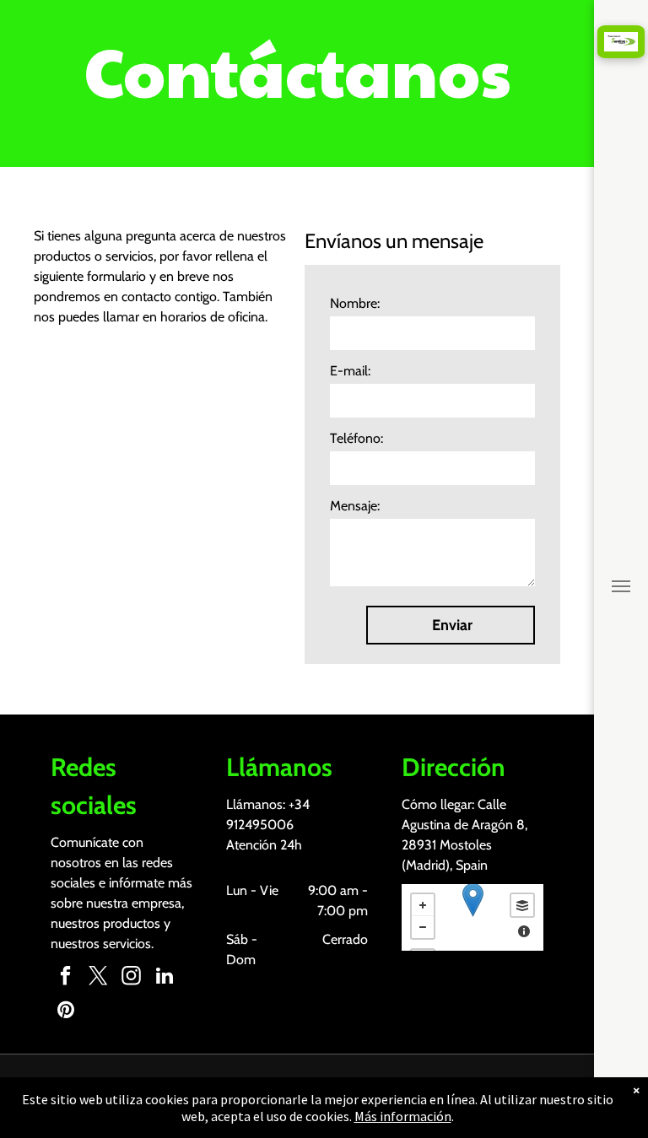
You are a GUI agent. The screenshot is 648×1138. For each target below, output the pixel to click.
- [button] (423, 927)
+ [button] (423, 905)
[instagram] (131, 978)
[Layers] (522, 905)
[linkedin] (164, 978)
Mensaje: (355, 506)
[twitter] (98, 978)
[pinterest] (65, 1011)
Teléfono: (356, 438)
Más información (402, 1116)
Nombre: (355, 303)
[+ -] (472, 917)
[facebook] (65, 978)
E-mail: (350, 371)
